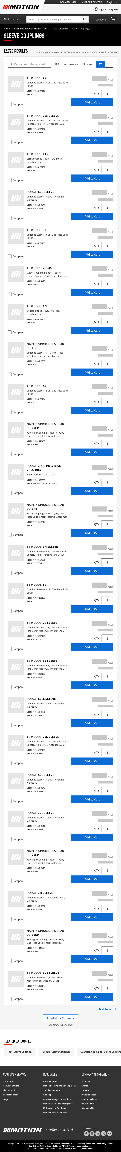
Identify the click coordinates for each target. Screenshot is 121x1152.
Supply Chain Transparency (72, 1143)
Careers (85, 1090)
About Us (85, 1081)
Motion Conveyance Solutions (57, 1099)
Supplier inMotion (51, 1090)
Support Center (91, 2)
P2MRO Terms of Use (71, 1146)
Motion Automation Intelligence (58, 1103)
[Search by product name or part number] (85, 19)
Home (7, 28)
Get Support (86, 1146)
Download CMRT (88, 1103)
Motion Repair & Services (55, 1112)
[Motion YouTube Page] (109, 1133)
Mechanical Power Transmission (31, 28)
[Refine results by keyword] (11, 64)
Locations (101, 19)
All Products (11, 19)
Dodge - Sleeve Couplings (56, 1051)
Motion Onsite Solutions (54, 1108)
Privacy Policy (39, 1146)
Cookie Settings (53, 1146)
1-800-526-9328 (68, 2)
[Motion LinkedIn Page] (97, 1133)
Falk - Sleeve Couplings (20, 1051)
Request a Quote (11, 1085)
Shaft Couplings (59, 28)
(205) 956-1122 (74, 1148)
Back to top (105, 1009)
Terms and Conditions (95, 1143)
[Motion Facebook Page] (86, 1133)
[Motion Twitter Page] (103, 1133)
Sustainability (87, 1108)
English (111, 2)
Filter (89, 64)
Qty (96, 93)
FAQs (5, 1099)
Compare (18, 104)
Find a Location (10, 1090)
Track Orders (9, 1081)
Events (84, 1085)
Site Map (47, 1094)
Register (113, 9)
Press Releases (88, 1094)
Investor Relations (90, 1099)
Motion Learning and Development (59, 1085)
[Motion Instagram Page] (92, 1133)
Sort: (60, 64)
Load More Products (60, 1018)
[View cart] (113, 19)
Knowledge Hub (50, 1081)
